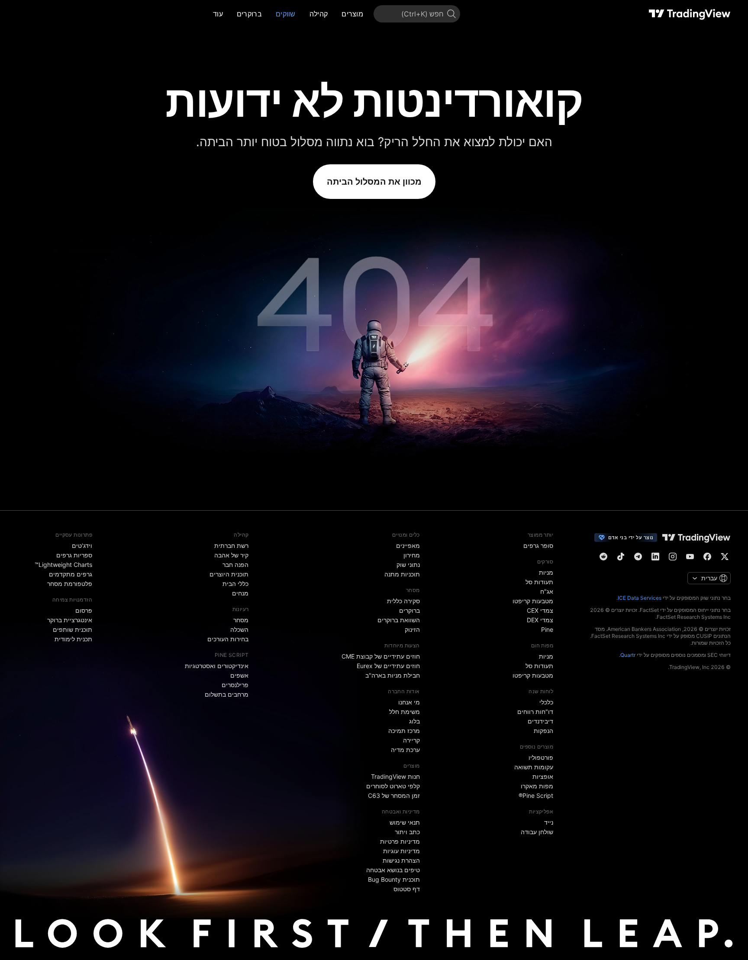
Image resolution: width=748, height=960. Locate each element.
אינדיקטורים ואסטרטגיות (216, 665)
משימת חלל (404, 711)
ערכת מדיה (405, 749)
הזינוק (412, 629)
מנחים (240, 593)
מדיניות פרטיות (400, 841)
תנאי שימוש (405, 822)
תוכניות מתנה (402, 574)
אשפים (239, 675)
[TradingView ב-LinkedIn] (655, 556)
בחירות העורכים (227, 639)
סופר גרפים (538, 545)
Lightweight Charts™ (63, 564)
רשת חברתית (231, 545)
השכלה (239, 629)
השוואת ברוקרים (398, 620)
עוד (218, 14)
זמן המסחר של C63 (394, 795)
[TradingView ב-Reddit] (603, 556)
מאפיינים (408, 545)
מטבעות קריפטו (533, 601)
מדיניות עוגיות (401, 850)
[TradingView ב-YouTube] (690, 556)
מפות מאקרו (537, 786)
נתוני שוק (408, 564)
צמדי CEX (540, 610)
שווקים (286, 14)
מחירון (411, 555)
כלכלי (546, 702)
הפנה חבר (235, 564)
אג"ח (546, 591)
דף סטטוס (406, 889)
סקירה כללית (403, 601)
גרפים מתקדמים (70, 574)
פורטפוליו (541, 757)
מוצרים (352, 14)
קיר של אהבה (231, 555)
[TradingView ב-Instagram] (673, 556)
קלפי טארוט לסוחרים (393, 786)
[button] (335, 13)
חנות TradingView (395, 776)
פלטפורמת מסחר (69, 583)
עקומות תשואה (533, 767)
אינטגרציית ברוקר (69, 620)
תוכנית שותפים (72, 629)
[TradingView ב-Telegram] (638, 556)
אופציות (542, 776)
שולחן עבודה (537, 831)
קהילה (319, 14)
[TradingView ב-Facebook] (707, 556)
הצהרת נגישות (401, 860)
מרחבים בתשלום (226, 694)
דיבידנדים (540, 721)
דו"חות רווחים (535, 711)
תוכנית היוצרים (229, 574)
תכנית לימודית (73, 639)
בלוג (414, 721)
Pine (547, 629)
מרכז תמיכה (404, 730)
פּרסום (83, 610)
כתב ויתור (407, 831)
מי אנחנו (409, 702)
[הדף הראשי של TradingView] (690, 14)
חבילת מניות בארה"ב (392, 675)
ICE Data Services (639, 598)
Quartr (627, 655)
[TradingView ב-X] (725, 556)
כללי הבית (235, 583)
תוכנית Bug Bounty (394, 879)
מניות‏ (546, 572)
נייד (548, 822)
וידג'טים (82, 545)
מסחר (240, 620)
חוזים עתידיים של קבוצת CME (381, 656)
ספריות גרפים (74, 555)
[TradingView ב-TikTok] (621, 556)
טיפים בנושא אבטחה (393, 870)
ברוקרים (249, 14)
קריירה (411, 740)
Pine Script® (536, 795)
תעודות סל (539, 582)
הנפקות (543, 730)
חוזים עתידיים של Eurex (388, 665)
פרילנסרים (235, 684)
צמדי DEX (540, 620)
